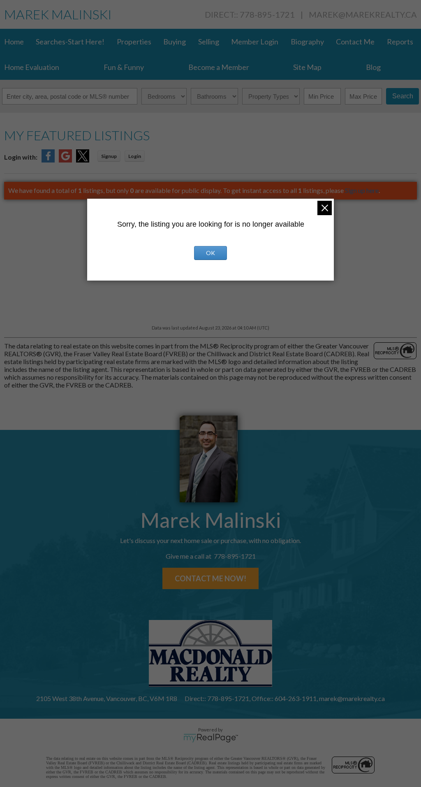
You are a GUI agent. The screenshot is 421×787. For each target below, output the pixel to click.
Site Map (307, 67)
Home (14, 41)
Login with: (20, 157)
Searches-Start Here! (70, 41)
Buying (174, 41)
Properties (134, 41)
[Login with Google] (65, 160)
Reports (400, 41)
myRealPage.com (210, 738)
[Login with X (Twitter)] (82, 160)
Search (402, 96)
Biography (307, 41)
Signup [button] (109, 156)
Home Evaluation (31, 67)
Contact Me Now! (210, 578)
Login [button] (134, 156)
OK (210, 252)
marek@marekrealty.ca (363, 14)
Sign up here (362, 190)
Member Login (254, 41)
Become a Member (218, 67)
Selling (208, 41)
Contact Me (355, 41)
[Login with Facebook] (48, 160)
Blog (373, 67)
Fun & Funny (124, 67)
